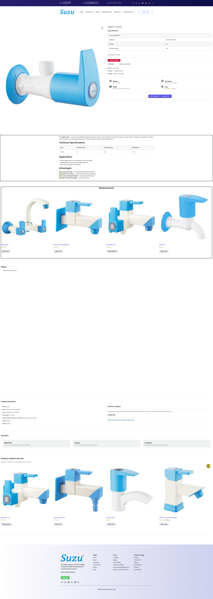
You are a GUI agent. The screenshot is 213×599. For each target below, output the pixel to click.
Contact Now (97, 565)
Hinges (136, 557)
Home (81, 12)
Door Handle (137, 565)
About (95, 560)
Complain (116, 557)
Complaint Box (128, 12)
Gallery (95, 567)
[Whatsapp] (152, 3)
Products (89, 12)
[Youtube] (142, 3)
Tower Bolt (137, 560)
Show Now (96, 562)
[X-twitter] (139, 3)
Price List (117, 12)
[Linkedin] (146, 3)
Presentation (106, 12)
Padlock (136, 567)
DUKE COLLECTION (124, 64)
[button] (102, 28)
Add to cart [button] (5, 251)
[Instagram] (136, 3)
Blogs (94, 569)
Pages (98, 12)
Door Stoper (137, 569)
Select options (112, 251)
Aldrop (136, 562)
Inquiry (115, 560)
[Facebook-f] (133, 3)
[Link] (149, 3)
